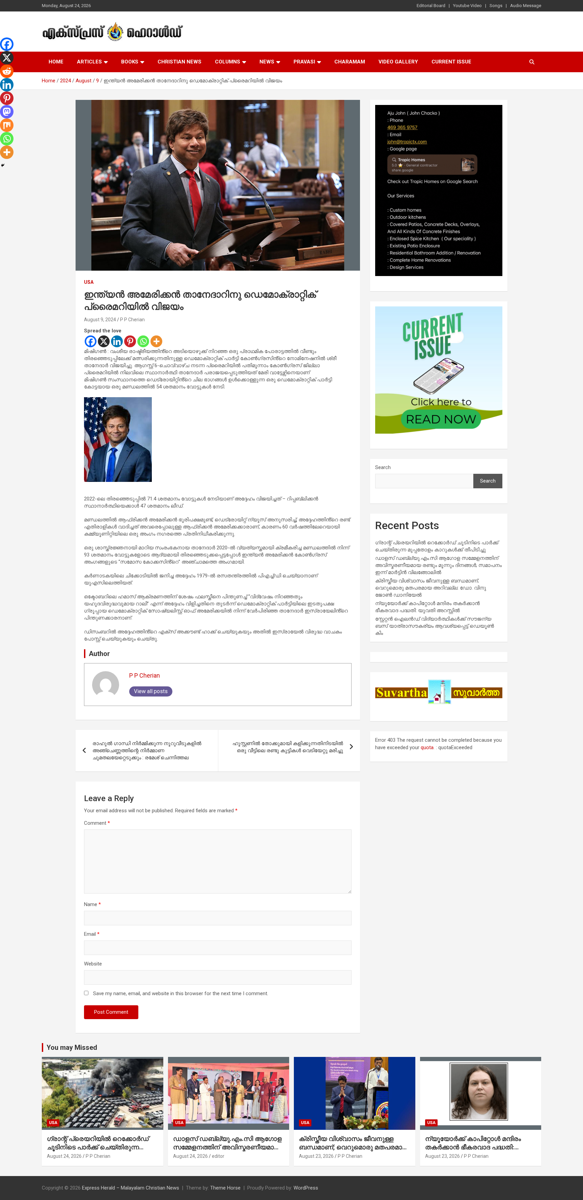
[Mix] (6, 125)
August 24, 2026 (64, 1156)
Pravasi (304, 62)
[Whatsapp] (143, 341)
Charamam (349, 62)
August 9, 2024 (100, 319)
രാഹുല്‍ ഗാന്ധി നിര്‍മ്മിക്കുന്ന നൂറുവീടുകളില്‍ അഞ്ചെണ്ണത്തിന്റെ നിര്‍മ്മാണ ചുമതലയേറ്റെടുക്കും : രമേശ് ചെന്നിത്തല (146, 750)
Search (383, 467)
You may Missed (72, 1047)
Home (56, 62)
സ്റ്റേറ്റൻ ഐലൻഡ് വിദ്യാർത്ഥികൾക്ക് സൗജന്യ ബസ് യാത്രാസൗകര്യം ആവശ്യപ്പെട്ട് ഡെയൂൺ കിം (434, 626)
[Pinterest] (130, 341)
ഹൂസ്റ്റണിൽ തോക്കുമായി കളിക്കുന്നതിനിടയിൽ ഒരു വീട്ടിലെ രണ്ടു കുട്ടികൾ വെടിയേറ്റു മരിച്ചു (287, 747)
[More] (156, 341)
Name (92, 904)
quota (427, 747)
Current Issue (451, 62)
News (266, 62)
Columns (227, 62)
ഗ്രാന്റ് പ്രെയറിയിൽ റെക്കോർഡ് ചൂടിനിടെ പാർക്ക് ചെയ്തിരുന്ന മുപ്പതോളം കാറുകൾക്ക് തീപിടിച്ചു (98, 1147)
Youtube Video (467, 5)
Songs (496, 5)
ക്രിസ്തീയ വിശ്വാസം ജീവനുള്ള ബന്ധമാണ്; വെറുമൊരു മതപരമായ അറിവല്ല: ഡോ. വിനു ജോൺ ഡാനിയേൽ (430, 588)
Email (92, 934)
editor (218, 1156)
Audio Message (525, 5)
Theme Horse (225, 1188)
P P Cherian (132, 319)
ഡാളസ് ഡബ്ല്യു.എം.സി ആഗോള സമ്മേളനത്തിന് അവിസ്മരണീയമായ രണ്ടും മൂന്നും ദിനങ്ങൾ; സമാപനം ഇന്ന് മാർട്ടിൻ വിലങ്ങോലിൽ (438, 565)
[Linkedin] (117, 341)
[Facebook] (90, 341)
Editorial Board (431, 5)
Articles (89, 62)
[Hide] (2, 165)
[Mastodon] (6, 111)
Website (93, 964)
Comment (97, 823)
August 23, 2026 (316, 1156)
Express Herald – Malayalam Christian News (130, 1188)
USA (88, 282)
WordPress (306, 1188)
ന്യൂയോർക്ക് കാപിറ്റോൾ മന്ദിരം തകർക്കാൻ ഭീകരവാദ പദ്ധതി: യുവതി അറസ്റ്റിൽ (473, 1147)
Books (129, 62)
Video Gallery (398, 62)
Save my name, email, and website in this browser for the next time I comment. (180, 993)
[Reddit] (6, 71)
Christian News (179, 62)
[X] (104, 341)
